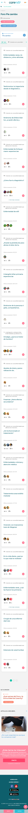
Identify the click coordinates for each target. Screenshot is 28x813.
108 (6, 104)
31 (6, 167)
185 (6, 354)
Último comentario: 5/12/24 (10, 377)
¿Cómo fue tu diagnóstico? (14, 180)
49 (6, 480)
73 (6, 229)
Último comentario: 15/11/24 (10, 409)
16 (6, 135)
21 (6, 636)
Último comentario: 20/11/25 (10, 283)
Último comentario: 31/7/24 (10, 440)
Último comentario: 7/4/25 (10, 346)
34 (6, 386)
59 (6, 417)
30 (6, 511)
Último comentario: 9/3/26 (10, 187)
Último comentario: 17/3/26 (10, 127)
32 (6, 292)
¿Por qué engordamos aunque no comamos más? (13, 736)
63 (12, 448)
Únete (13, 760)
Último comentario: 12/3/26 (10, 158)
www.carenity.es (10, 803)
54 (6, 323)
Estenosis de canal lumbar (14, 650)
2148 (7, 195)
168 (6, 574)
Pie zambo (6, 36)
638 (7, 603)
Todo (4, 42)
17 (11, 354)
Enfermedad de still (11, 211)
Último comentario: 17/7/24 (10, 503)
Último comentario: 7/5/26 (10, 95)
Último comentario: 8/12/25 (10, 252)
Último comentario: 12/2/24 (10, 659)
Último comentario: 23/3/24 (10, 565)
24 (6, 260)
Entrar (20, 811)
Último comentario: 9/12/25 (10, 221)
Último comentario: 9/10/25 (10, 315)
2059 (7, 448)
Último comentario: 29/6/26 (10, 64)
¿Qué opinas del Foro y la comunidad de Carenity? (13, 697)
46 (6, 72)
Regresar (3, 10)
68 (12, 195)
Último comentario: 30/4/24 (10, 534)
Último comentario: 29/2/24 (10, 594)
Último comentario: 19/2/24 (10, 628)
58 (6, 542)
